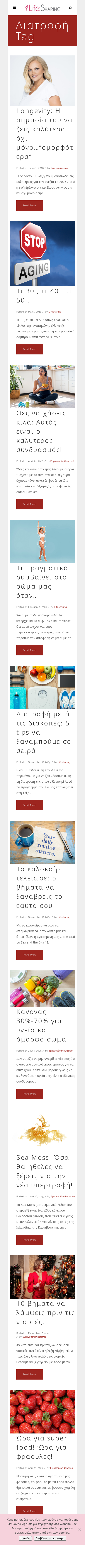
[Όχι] (79, 1529)
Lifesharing (54, 311)
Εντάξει (25, 1538)
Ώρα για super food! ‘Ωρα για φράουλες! (41, 1447)
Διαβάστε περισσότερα (50, 1538)
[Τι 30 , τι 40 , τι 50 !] (42, 253)
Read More (30, 205)
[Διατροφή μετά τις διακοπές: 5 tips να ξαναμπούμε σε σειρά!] (42, 687)
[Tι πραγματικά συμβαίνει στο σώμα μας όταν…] (42, 541)
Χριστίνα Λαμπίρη (60, 168)
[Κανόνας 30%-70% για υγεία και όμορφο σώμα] (42, 988)
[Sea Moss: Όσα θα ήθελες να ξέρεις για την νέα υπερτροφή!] (42, 1131)
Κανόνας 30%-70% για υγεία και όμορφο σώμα (41, 1025)
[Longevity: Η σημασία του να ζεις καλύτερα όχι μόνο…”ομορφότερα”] (42, 80)
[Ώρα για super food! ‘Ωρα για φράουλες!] (42, 1411)
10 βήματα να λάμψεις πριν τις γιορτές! (45, 1312)
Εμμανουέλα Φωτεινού (62, 461)
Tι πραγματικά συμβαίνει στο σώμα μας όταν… (42, 581)
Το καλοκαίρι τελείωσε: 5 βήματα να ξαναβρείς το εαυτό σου (39, 887)
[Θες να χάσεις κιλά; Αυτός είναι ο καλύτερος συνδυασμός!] (42, 386)
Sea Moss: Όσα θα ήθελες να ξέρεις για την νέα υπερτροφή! (44, 1171)
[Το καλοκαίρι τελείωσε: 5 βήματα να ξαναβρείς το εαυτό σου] (42, 842)
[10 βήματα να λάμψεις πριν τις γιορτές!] (42, 1277)
